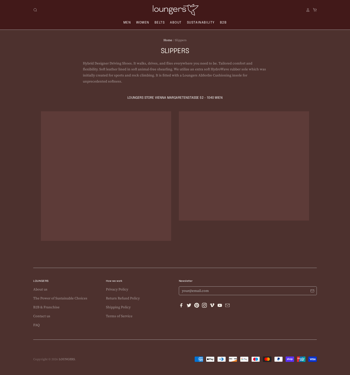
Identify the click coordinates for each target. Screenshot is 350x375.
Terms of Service (119, 316)
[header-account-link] (306, 10)
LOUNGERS (67, 359)
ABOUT (176, 22)
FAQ (36, 324)
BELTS (160, 22)
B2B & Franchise (46, 307)
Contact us (41, 316)
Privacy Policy (117, 289)
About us (40, 289)
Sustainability (201, 22)
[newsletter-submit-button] (312, 291)
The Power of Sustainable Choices (60, 298)
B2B (223, 22)
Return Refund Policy (123, 298)
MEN (127, 22)
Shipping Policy (118, 307)
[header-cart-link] (313, 10)
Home (167, 40)
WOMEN (142, 22)
